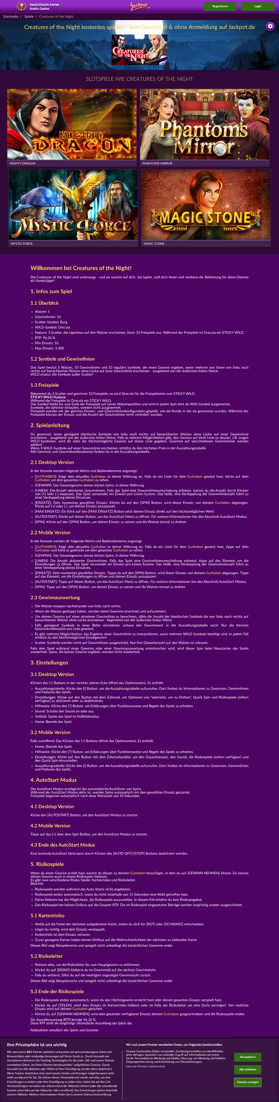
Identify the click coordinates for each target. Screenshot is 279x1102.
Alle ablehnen (248, 1069)
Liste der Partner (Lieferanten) (145, 1066)
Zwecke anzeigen (248, 1082)
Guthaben (98, 476)
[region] (139, 1070)
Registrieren (220, 6)
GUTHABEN (45, 476)
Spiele (29, 16)
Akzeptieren (247, 1057)
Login (257, 6)
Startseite (10, 16)
